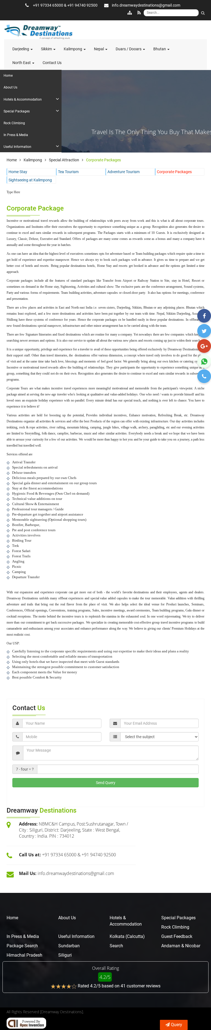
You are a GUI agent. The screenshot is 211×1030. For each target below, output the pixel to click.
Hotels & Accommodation (126, 921)
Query (176, 1024)
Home (12, 917)
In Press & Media (23, 936)
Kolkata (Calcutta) (127, 936)
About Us (67, 917)
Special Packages (178, 917)
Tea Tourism (68, 172)
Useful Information (76, 936)
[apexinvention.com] (26, 1023)
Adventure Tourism (123, 172)
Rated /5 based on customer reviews (119, 986)
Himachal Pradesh (24, 955)
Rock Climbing (175, 927)
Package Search (22, 945)
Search (116, 945)
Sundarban (69, 945)
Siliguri (65, 955)
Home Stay (18, 172)
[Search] (203, 13)
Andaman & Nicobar (180, 945)
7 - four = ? (25, 769)
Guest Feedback (176, 936)
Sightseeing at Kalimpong (30, 180)
